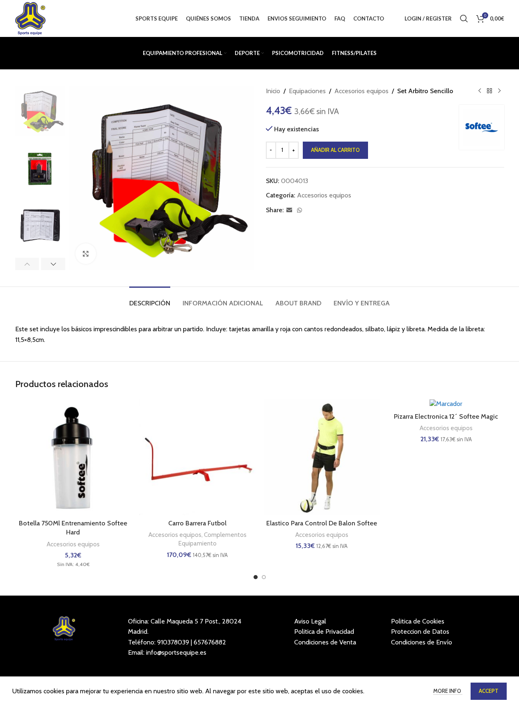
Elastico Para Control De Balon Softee (321, 523)
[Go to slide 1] (256, 577)
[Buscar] (464, 18)
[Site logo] (30, 18)
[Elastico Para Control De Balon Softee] (322, 457)
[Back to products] (489, 91)
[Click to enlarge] (85, 253)
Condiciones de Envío (421, 642)
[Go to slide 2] (264, 577)
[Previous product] (480, 91)
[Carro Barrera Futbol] (197, 457)
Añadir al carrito (335, 150)
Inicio (273, 91)
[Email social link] (289, 210)
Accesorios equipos (361, 91)
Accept (488, 691)
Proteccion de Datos (420, 631)
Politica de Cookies (417, 621)
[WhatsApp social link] (299, 210)
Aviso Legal (310, 621)
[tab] (149, 299)
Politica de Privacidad (324, 631)
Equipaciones (307, 91)
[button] (27, 264)
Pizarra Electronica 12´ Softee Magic (446, 416)
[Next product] (499, 91)
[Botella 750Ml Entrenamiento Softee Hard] (73, 457)
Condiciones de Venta (325, 642)
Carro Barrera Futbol (197, 523)
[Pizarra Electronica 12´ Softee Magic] (446, 403)
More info (447, 691)
